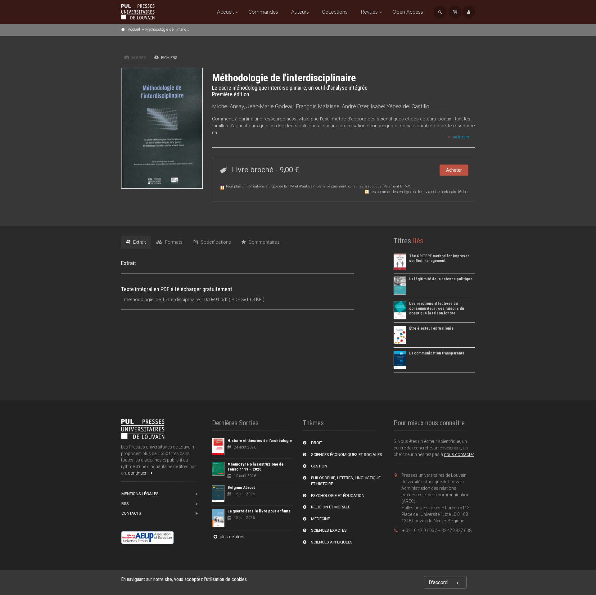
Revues (369, 12)
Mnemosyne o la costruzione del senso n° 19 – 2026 (256, 466)
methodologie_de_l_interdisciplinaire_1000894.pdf (176, 299)
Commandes (263, 12)
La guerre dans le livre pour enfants (259, 511)
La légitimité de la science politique (440, 279)
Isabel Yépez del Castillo (400, 106)
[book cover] (162, 128)
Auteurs (300, 12)
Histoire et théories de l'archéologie (260, 440)
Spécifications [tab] (215, 242)
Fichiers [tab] (169, 57)
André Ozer (355, 106)
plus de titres (231, 536)
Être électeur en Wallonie (431, 328)
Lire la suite (459, 137)
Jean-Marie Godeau (270, 106)
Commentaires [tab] (263, 242)
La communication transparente (436, 353)
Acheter (454, 170)
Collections (335, 12)
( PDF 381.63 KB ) (246, 299)
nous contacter (459, 454)
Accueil (225, 12)
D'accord (438, 582)
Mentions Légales (140, 493)
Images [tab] (138, 57)
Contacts (131, 513)
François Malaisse (318, 106)
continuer (137, 473)
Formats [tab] (173, 242)
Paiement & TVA (396, 186)
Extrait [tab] (139, 242)
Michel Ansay (228, 106)
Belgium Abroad (241, 487)
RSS (125, 503)
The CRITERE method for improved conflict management (439, 258)
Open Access (407, 12)
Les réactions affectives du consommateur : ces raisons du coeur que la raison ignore (436, 308)
